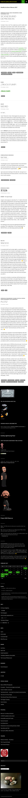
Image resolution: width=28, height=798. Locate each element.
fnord (2, 82)
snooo (5, 243)
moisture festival (22, 49)
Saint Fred (3, 650)
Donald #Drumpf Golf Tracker (7, 718)
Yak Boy (2, 704)
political (19, 298)
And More (3, 648)
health (7, 12)
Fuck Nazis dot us (4, 723)
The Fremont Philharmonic (6, 657)
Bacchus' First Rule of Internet (7, 713)
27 (2, 576)
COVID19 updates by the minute (7, 715)
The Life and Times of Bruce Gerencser (9, 697)
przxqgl (2, 675)
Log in (2, 631)
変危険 (4, 190)
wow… (4, 157)
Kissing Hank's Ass (5, 535)
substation (21, 48)
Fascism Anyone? (4, 720)
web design (11, 155)
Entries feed (3, 634)
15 (10, 572)
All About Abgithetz (5, 608)
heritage (3, 610)
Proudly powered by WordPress (6, 796)
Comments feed (4, 636)
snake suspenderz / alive (7, 74)
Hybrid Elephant (4, 666)
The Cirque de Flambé (5, 742)
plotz (4, 301)
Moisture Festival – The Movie (7, 739)
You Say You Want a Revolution (7, 730)
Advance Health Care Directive (17, 426)
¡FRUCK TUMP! (5, 91)
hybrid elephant (4, 155)
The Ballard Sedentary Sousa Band (8, 655)
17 (17, 572)
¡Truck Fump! (8, 84)
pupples (23, 298)
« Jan (2, 578)
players (15, 298)
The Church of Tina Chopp (6, 694)
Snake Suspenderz (4, 653)
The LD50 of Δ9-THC (5, 728)
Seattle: (2, 586)
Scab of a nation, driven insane (9, 1)
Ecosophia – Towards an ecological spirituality (10, 687)
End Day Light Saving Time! (8, 435)
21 (6, 574)
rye (3, 240)
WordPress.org (4, 639)
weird (4, 106)
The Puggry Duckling (5, 699)
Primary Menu (26, 1)
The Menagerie (4, 612)
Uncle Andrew (4, 702)
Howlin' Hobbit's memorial (6, 689)
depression (3, 12)
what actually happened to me (7, 615)
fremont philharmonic (16, 51)
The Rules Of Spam (5, 620)
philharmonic (15, 12)
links (11, 12)
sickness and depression (8, 17)
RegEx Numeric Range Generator (8, 462)
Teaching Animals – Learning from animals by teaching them (13, 692)
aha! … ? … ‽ (3, 617)
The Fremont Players (5, 744)
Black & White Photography (6, 684)
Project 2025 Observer (7, 518)
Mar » (26, 578)
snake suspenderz (5, 54)
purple (7, 188)
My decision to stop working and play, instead (10, 725)
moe (2, 240)
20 (2, 574)
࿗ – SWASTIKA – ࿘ (5, 622)
